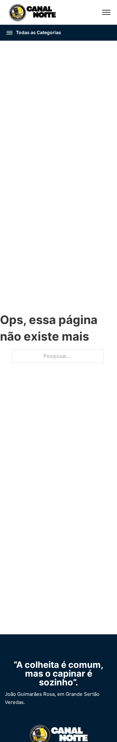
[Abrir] (106, 12)
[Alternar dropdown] (9, 33)
